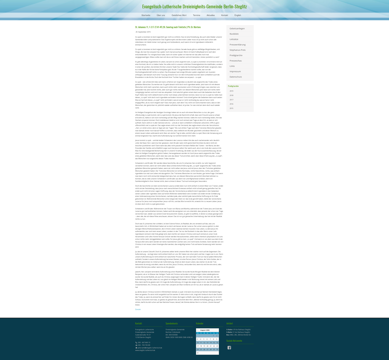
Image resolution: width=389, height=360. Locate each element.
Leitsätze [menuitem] (234, 39)
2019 (231, 91)
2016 (231, 104)
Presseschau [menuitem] (236, 60)
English (238, 15)
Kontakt (224, 15)
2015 (231, 108)
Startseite (146, 15)
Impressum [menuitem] (235, 71)
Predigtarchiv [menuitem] (236, 55)
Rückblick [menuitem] (234, 33)
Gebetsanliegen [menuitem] (237, 28)
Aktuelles (211, 15)
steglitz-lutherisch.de (147, 350)
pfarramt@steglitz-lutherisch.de (150, 348)
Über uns (161, 15)
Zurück (138, 309)
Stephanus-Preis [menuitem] (238, 50)
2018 (231, 95)
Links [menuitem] (232, 66)
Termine (196, 15)
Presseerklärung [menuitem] (238, 44)
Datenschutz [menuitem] (236, 76)
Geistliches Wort (179, 15)
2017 (231, 100)
